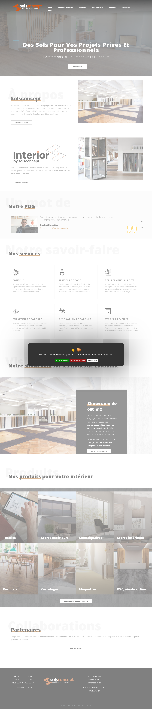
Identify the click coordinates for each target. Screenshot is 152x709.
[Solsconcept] (27, 7)
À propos (112, 8)
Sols (50, 8)
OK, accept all (62, 360)
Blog (50, 10)
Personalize (92, 360)
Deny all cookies (78, 360)
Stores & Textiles (65, 8)
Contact (126, 8)
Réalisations (97, 8)
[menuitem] (27, 8)
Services (82, 8)
